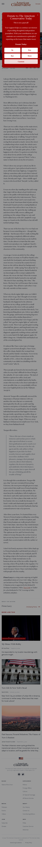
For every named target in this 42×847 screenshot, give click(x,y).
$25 (29, 50)
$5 (12, 50)
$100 (30, 56)
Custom (21, 61)
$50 (12, 56)
